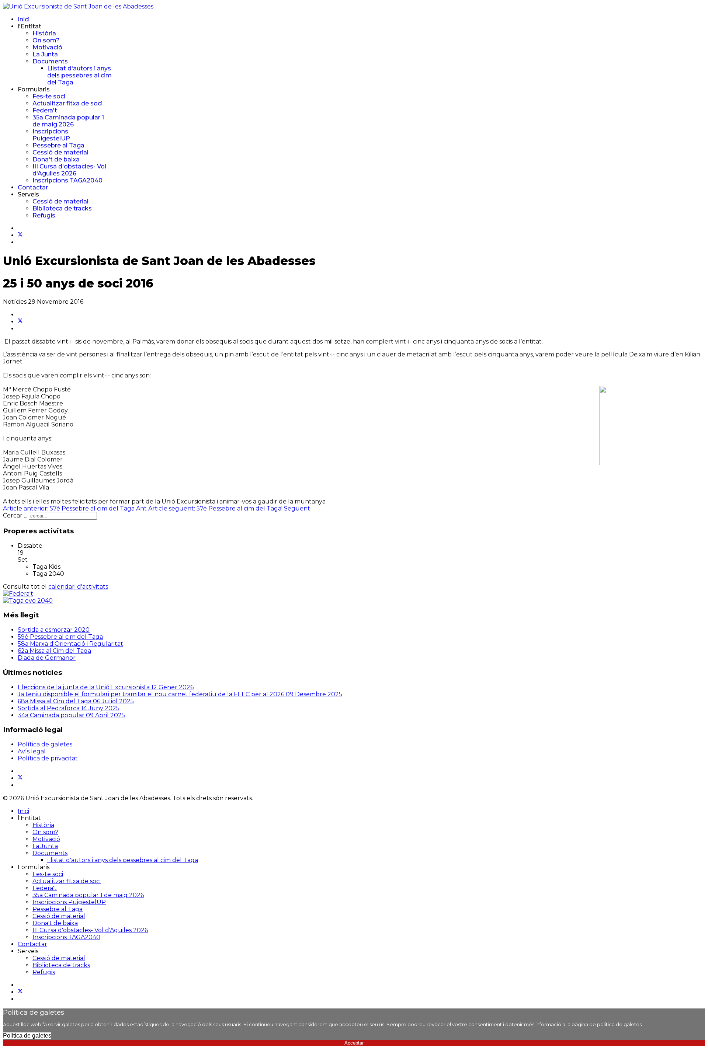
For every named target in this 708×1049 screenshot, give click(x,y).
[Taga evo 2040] (28, 600)
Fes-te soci (48, 96)
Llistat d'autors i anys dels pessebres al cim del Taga (79, 75)
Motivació (47, 47)
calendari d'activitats (78, 586)
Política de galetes (45, 744)
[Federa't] (18, 593)
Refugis (43, 215)
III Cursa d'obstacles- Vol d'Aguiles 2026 (69, 170)
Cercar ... (15, 515)
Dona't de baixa (56, 159)
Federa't (44, 110)
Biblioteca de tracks (62, 208)
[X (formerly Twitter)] (20, 321)
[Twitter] (20, 235)
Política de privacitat (48, 758)
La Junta (45, 54)
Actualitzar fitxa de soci (67, 103)
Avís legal (32, 751)
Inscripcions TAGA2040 (67, 180)
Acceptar (354, 1043)
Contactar (33, 187)
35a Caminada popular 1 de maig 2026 (68, 121)
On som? (46, 40)
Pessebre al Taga (58, 145)
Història (44, 33)
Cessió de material (60, 152)
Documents (50, 61)
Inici (24, 19)
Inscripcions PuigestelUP (51, 135)
